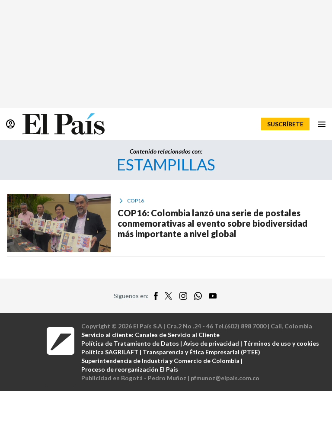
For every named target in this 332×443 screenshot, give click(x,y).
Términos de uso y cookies (281, 343)
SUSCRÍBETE (285, 124)
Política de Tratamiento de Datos (130, 343)
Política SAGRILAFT (109, 352)
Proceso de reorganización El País (129, 369)
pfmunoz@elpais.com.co (225, 378)
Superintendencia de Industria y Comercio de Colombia (160, 360)
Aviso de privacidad (211, 343)
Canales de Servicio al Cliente (177, 334)
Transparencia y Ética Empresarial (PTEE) (201, 352)
